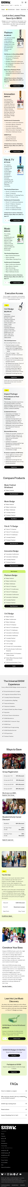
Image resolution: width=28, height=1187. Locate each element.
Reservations (5, 1109)
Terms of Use (22, 1185)
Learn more (7, 337)
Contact (3, 1141)
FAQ (2, 1165)
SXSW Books (4, 1155)
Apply (14, 666)
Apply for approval (7, 839)
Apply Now (14, 377)
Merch (2, 1138)
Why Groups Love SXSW (9, 793)
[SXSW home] (5, 2)
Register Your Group (8, 795)
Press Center (4, 1160)
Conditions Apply (7, 916)
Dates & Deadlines (5, 1167)
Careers (3, 1136)
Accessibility (4, 1162)
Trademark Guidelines (5, 1185)
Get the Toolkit (6, 986)
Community (4, 1145)
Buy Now (14, 1055)
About (2, 1133)
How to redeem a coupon (9, 1091)
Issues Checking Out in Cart (9, 1115)
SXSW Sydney (4, 1153)
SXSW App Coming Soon (8, 1103)
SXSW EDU (4, 1150)
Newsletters (4, 1143)
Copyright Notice (15, 1185)
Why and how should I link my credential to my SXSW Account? (13, 1097)
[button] (22, 2)
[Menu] (25, 2)
